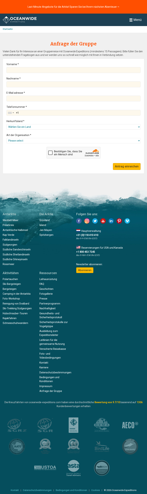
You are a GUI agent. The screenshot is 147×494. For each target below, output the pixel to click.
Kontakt (43, 362)
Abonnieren (84, 270)
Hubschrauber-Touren (15, 313)
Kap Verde (8, 234)
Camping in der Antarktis (17, 293)
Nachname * (13, 78)
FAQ (41, 284)
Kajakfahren (9, 318)
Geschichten (46, 289)
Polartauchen (10, 279)
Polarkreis (8, 225)
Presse (43, 298)
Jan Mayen (45, 230)
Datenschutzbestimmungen (55, 372)
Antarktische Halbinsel (15, 230)
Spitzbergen (46, 234)
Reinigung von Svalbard (16, 303)
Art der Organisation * (18, 135)
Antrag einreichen (127, 166)
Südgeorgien (10, 244)
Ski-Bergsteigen (12, 284)
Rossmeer (8, 264)
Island (42, 225)
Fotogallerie (46, 293)
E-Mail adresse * (15, 92)
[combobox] (11, 112)
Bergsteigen (9, 289)
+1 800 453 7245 (85, 251)
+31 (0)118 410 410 (87, 235)
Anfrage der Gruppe (50, 391)
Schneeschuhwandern (15, 323)
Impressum (45, 386)
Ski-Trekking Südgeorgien (17, 308)
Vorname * (12, 64)
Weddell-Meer (10, 220)
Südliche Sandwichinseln (17, 249)
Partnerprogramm (49, 303)
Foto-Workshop (11, 298)
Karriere (43, 367)
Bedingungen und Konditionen (71, 490)
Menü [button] (138, 20)
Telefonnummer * (16, 106)
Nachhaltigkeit (47, 308)
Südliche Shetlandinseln (16, 254)
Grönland (44, 220)
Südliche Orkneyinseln (15, 259)
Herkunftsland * (15, 121)
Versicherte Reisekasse (52, 348)
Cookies (95, 490)
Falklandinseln (11, 239)
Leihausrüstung (48, 279)
